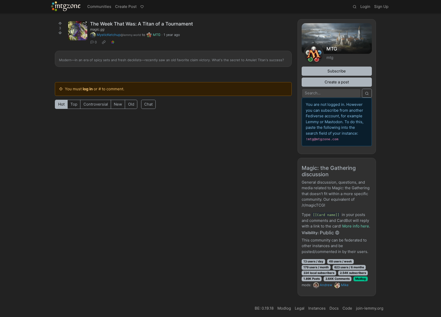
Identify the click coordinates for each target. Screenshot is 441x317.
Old (131, 104)
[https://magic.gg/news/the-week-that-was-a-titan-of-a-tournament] (77, 30)
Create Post (126, 6)
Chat (148, 104)
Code (347, 308)
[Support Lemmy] (141, 7)
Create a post (337, 82)
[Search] (354, 7)
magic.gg (97, 29)
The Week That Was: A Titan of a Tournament (141, 24)
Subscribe (336, 71)
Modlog (360, 279)
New (118, 104)
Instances (317, 308)
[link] (104, 42)
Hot (61, 104)
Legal (299, 308)
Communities (99, 6)
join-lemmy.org (369, 308)
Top (73, 104)
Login (365, 6)
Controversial (95, 104)
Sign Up (381, 6)
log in (88, 88)
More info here (355, 226)
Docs (334, 308)
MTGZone (66, 6)
